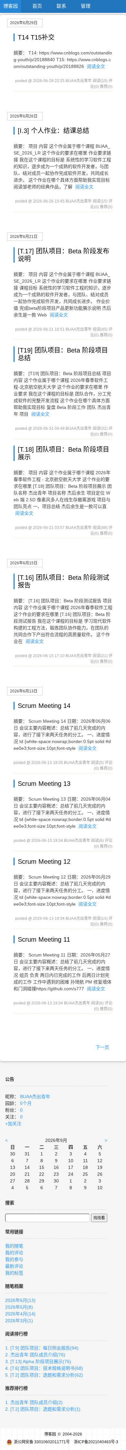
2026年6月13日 (23, 691)
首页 (37, 6)
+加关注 (13, 1123)
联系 (61, 6)
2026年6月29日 (23, 23)
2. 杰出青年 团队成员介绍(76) (35, 1354)
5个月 (26, 1103)
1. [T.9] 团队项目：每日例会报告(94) (42, 1348)
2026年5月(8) (19, 1307)
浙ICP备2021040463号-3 (96, 1442)
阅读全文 (96, 66)
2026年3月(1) (19, 1320)
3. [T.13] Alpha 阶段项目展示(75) (38, 1361)
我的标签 (14, 1273)
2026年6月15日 (23, 563)
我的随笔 (14, 1245)
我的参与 (14, 1259)
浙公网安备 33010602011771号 (42, 1442)
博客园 (10, 6)
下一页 (102, 1047)
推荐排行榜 (16, 1388)
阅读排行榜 (16, 1333)
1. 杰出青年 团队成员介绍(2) (34, 1402)
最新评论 (14, 1266)
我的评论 (14, 1252)
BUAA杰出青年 (35, 1096)
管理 (85, 6)
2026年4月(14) (20, 1313)
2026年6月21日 (23, 236)
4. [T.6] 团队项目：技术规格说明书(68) (44, 1368)
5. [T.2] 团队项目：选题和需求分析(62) (44, 1375)
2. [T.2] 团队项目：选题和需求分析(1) (42, 1409)
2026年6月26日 (23, 116)
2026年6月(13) (20, 1300)
